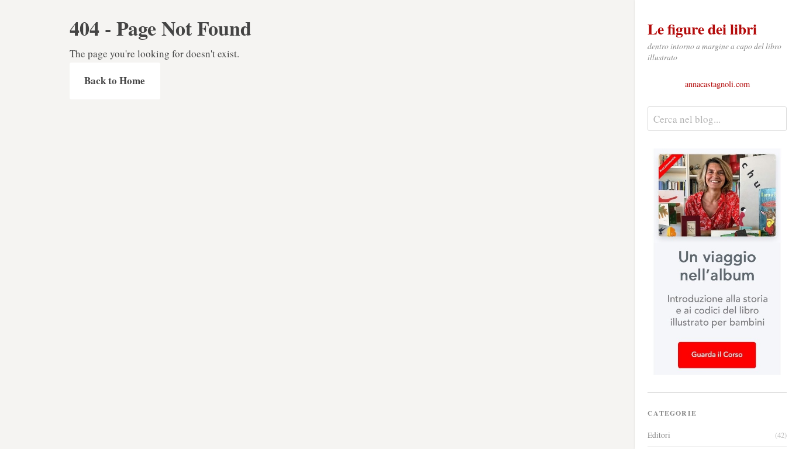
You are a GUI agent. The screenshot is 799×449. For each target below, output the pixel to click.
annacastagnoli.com (717, 83)
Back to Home (114, 80)
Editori (717, 435)
